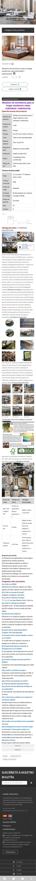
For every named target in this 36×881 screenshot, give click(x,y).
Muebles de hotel (16, 756)
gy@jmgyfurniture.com (10, 840)
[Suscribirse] (31, 783)
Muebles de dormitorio (9, 759)
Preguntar (14, 84)
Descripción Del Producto (10, 99)
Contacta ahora (10, 852)
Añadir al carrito (14, 89)
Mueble (5, 756)
